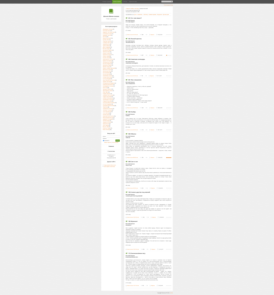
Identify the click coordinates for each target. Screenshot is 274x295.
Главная (128, 8)
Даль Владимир (106, 47)
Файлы (132, 8)
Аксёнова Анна (106, 30)
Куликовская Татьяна (108, 59)
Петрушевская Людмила (108, 83)
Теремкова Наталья (108, 108)
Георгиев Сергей (107, 41)
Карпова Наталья (107, 54)
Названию (139, 14)
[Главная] (111, 13)
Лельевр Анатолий (107, 62)
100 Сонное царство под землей (139, 192)
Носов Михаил (106, 72)
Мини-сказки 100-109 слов (133, 217)
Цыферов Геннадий (107, 119)
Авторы (137, 8)
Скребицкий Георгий (108, 99)
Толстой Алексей (107, 111)
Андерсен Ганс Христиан (109, 32)
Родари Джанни (106, 93)
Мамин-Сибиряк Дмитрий (109, 68)
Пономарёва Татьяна (108, 86)
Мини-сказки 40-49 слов (132, 55)
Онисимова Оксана (107, 75)
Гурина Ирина (106, 45)
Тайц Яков (105, 107)
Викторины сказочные (109, 166)
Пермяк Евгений (107, 81)
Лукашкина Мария (107, 65)
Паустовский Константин (109, 80)
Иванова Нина (106, 51)
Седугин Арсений (107, 96)
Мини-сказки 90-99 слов (132, 188)
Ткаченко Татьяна (107, 110)
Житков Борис (106, 48)
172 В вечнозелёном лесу (136, 253)
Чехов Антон (106, 123)
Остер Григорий (107, 78)
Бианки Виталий (107, 38)
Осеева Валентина (107, 77)
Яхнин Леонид (106, 129)
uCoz (171, 293)
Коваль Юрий (106, 56)
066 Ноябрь (132, 112)
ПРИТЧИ (105, 87)
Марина (152, 34)
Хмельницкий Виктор (108, 117)
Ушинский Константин (108, 116)
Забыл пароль (107, 142)
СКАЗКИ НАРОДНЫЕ (108, 98)
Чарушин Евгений (107, 122)
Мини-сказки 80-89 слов (132, 157)
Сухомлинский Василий (108, 105)
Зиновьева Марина (107, 50)
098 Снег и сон (133, 161)
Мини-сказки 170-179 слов (133, 285)
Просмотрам (166, 14)
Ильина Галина (106, 53)
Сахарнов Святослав (108, 95)
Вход (172, 5)
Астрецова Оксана (107, 33)
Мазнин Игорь (106, 66)
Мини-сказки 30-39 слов (132, 34)
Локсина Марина (107, 63)
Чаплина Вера (106, 120)
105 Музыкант (133, 221)
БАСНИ (104, 36)
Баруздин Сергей (107, 35)
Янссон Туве (106, 126)
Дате (135, 14)
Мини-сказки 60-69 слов (132, 107)
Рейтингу (145, 14)
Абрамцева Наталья (108, 29)
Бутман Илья (106, 39)
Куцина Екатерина (107, 60)
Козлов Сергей (106, 57)
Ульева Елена (106, 114)
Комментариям (152, 14)
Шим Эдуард (106, 125)
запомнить (106, 140)
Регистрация (167, 5)
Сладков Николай (107, 101)
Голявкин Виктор (107, 42)
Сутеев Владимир (107, 104)
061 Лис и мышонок (134, 80)
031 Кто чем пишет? (135, 18)
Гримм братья (106, 44)
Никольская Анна (107, 71)
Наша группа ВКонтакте (110, 165)
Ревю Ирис (105, 92)
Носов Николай (106, 74)
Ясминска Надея (107, 128)
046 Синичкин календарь (136, 59)
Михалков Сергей (107, 69)
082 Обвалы (132, 134)
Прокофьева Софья (107, 90)
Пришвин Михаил (107, 89)
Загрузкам (159, 14)
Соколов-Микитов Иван (108, 102)
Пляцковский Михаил (108, 84)
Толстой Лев (106, 113)
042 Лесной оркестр (134, 39)
